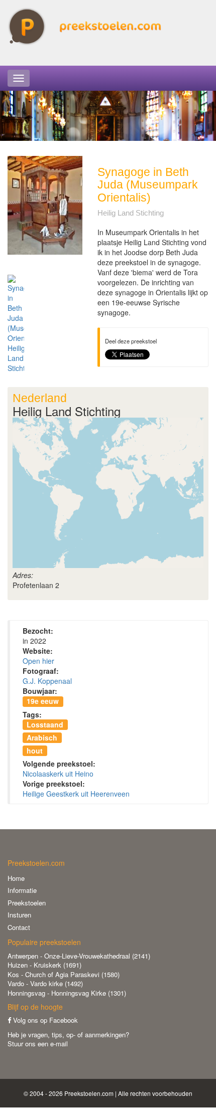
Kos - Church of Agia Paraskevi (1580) (64, 974)
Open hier (38, 661)
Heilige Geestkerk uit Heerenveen (76, 794)
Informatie (22, 890)
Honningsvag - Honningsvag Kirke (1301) (67, 993)
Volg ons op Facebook (44, 1020)
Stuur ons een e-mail (38, 1043)
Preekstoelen (27, 902)
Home (16, 878)
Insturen (19, 914)
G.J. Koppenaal (47, 681)
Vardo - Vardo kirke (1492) (45, 983)
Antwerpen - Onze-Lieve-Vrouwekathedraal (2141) (79, 956)
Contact (19, 927)
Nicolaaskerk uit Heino (58, 774)
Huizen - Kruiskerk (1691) (44, 965)
